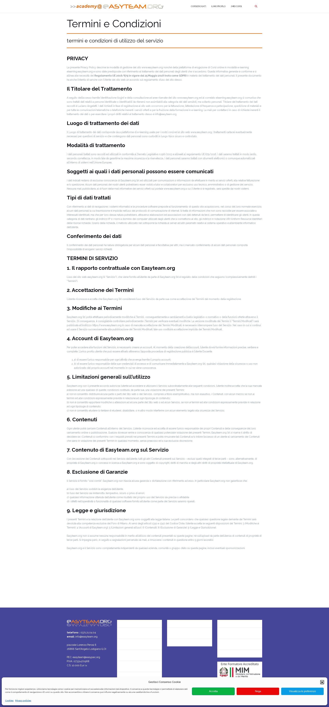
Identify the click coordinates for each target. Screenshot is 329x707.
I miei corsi (236, 6)
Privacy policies (23, 700)
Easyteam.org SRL (178, 621)
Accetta (213, 691)
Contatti (122, 633)
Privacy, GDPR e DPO (179, 633)
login (220, 655)
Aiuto (120, 655)
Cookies (9, 700)
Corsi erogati (198, 6)
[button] (322, 682)
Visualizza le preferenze (302, 691)
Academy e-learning (179, 644)
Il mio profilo (218, 6)
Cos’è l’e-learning (127, 666)
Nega (258, 691)
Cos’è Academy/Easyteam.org (135, 621)
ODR (220, 644)
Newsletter (124, 644)
